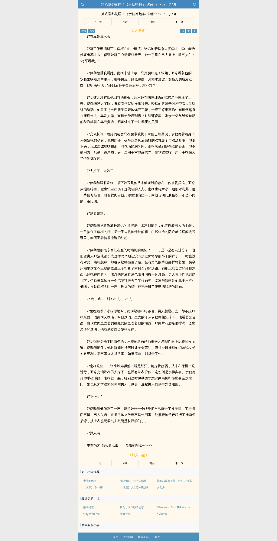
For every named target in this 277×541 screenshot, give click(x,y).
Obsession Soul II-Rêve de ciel (176, 507)
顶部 (157, 537)
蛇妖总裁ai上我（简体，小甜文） (176, 480)
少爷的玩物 (89, 480)
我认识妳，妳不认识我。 (134, 480)
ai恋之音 (162, 514)
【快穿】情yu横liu (94, 487)
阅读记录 (128, 537)
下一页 (179, 22)
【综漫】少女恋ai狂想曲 (134, 487)
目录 (125, 22)
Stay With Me (91, 514)
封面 (152, 22)
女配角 (161, 487)
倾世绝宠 (88, 507)
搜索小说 (143, 537)
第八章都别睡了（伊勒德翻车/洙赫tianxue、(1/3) (138, 4)
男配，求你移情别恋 (132, 507)
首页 (115, 537)
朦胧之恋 (125, 514)
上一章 (98, 22)
